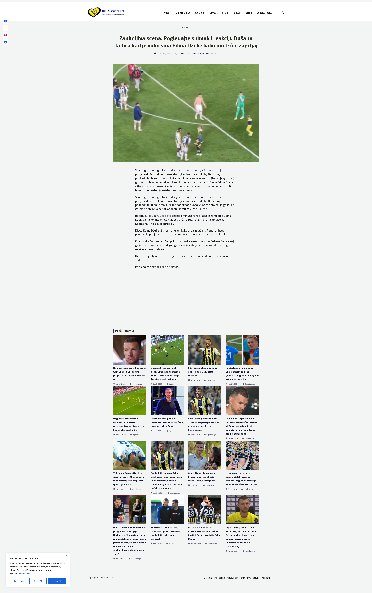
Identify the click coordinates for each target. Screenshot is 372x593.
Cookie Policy (24, 573)
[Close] (66, 555)
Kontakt (266, 577)
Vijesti (167, 13)
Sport (225, 13)
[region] (38, 570)
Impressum (253, 577)
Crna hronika (183, 13)
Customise (19, 581)
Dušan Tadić (199, 53)
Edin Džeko (211, 53)
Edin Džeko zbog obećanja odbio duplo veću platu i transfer (202, 371)
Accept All (57, 581)
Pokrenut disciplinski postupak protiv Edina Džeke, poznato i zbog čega (167, 422)
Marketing (219, 577)
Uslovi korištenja (236, 577)
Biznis (249, 13)
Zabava (237, 13)
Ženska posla (264, 13)
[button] (282, 13)
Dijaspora (200, 13)
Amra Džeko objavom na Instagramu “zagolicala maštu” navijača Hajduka (201, 477)
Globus (214, 13)
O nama (208, 577)
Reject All (38, 581)
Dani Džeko (186, 53)
